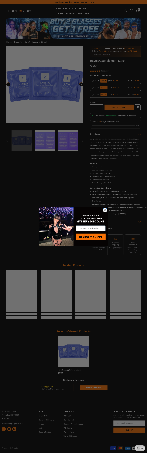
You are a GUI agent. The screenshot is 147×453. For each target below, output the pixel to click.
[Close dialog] (105, 210)
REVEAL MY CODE (90, 236)
